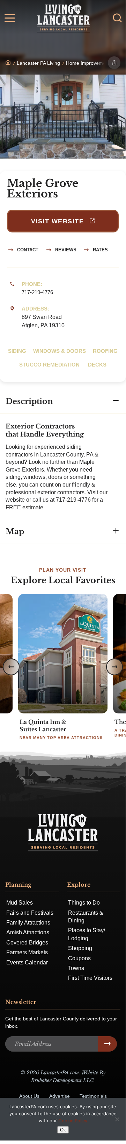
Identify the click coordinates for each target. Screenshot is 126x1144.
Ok (63, 1129)
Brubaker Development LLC (62, 1080)
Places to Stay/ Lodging (86, 934)
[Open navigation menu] (9, 19)
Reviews (65, 249)
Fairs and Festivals (29, 913)
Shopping (80, 948)
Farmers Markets (27, 952)
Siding (17, 351)
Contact (27, 249)
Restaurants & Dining (85, 916)
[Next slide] (114, 666)
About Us (29, 1096)
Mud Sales (19, 903)
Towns (76, 968)
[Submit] (107, 1044)
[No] (116, 1119)
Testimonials (93, 1096)
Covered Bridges (27, 943)
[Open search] (117, 18)
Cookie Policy (72, 1120)
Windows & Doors (59, 351)
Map (15, 531)
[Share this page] (114, 62)
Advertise (59, 1096)
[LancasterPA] (8, 63)
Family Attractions (28, 923)
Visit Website (58, 221)
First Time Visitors (90, 978)
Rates (99, 249)
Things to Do (84, 903)
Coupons (79, 958)
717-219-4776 (37, 292)
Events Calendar (27, 962)
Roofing (105, 351)
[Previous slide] (11, 666)
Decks (97, 365)
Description (29, 401)
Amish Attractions (27, 932)
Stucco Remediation (50, 365)
